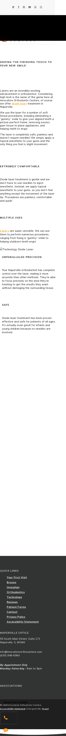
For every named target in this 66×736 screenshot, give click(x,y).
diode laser (19, 103)
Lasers (4, 230)
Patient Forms (16, 607)
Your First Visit (17, 577)
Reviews (12, 602)
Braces (11, 582)
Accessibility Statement (23, 621)
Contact (12, 612)
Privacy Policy (16, 616)
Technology (14, 597)
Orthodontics (16, 592)
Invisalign (13, 587)
